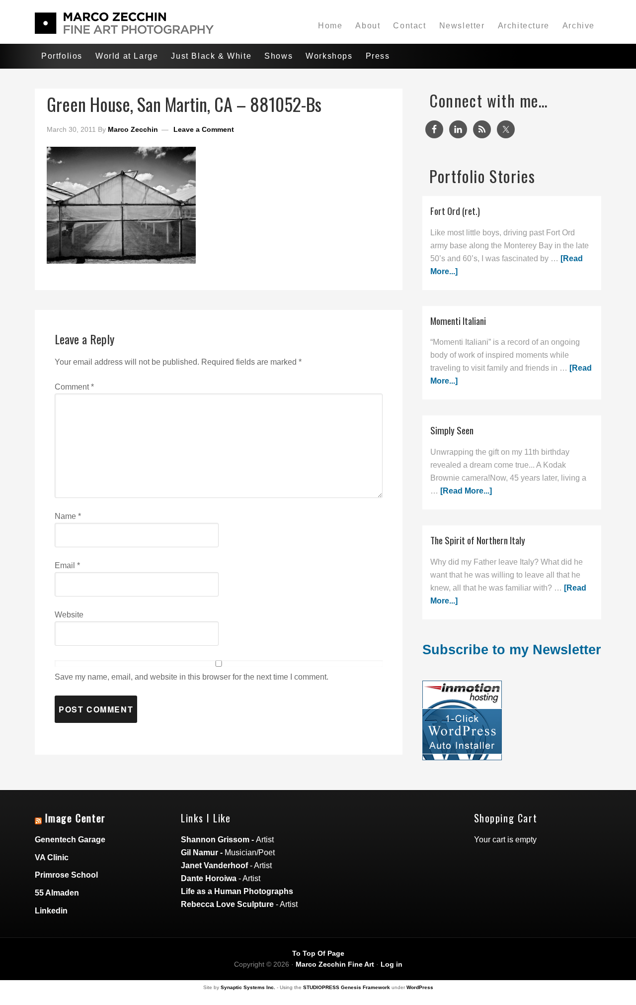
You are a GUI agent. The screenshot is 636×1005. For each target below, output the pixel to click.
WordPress (419, 987)
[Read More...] (466, 491)
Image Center (75, 817)
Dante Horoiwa (209, 878)
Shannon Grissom (215, 839)
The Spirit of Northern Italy (477, 540)
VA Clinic (52, 857)
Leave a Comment (203, 129)
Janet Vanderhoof (214, 865)
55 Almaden (57, 893)
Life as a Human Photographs (237, 891)
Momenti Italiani (458, 320)
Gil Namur (199, 852)
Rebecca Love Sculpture (227, 904)
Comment (74, 387)
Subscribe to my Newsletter (511, 649)
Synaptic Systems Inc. (248, 987)
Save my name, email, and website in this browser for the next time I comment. (191, 677)
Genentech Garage (70, 839)
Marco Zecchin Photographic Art (124, 23)
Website (69, 614)
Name (68, 516)
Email (67, 565)
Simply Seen (452, 430)
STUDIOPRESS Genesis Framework (346, 987)
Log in (391, 964)
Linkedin (51, 910)
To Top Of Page (318, 953)
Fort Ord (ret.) (455, 210)
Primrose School (66, 875)
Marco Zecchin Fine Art (335, 964)
